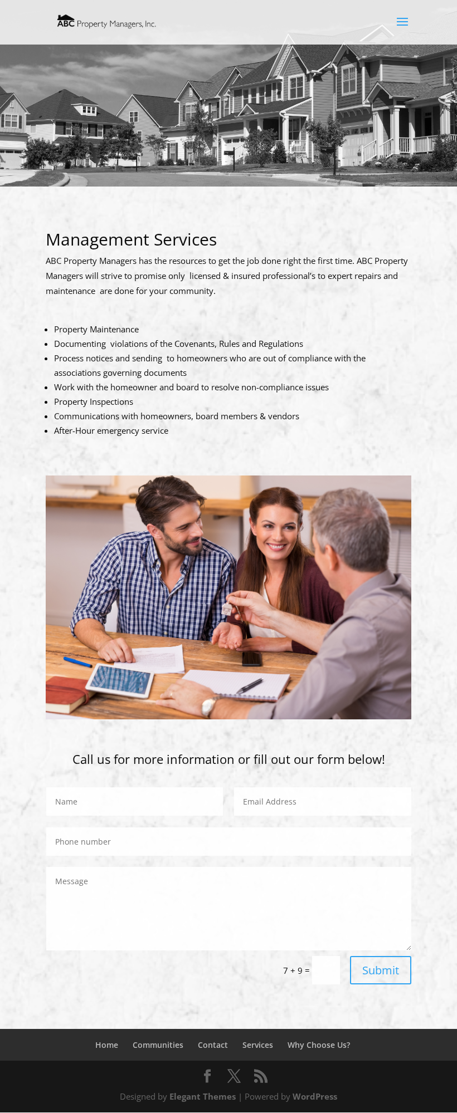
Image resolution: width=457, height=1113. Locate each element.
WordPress (315, 1096)
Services (257, 1045)
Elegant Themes (202, 1096)
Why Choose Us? (319, 1045)
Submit (380, 970)
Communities (158, 1045)
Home (106, 1045)
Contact (213, 1045)
